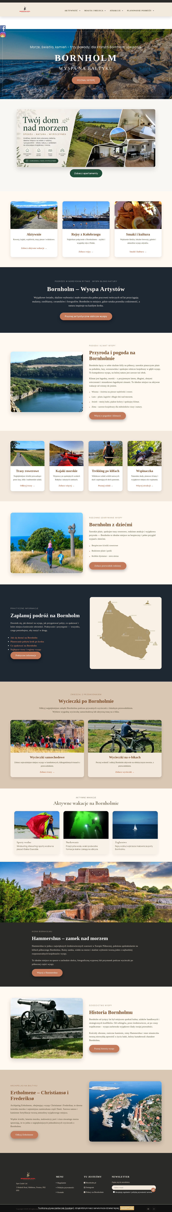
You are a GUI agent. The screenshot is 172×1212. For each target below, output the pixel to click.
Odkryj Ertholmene (24, 1134)
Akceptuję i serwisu (133, 1192)
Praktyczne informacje (25, 655)
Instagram (90, 1187)
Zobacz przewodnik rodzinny (107, 565)
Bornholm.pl (91, 1183)
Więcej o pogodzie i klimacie (107, 415)
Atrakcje (115, 11)
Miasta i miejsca (93, 11)
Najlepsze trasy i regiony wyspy (25, 649)
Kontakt (60, 1192)
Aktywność (71, 11)
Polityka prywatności (65, 1188)
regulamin (126, 1192)
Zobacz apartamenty (86, 173)
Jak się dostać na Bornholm (23, 637)
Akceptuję (127, 1208)
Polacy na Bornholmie (95, 1192)
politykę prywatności (138, 1192)
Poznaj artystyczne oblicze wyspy (86, 316)
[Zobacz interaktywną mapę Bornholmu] (126, 633)
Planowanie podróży (139, 11)
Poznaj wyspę (86, 80)
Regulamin (61, 1183)
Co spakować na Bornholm (23, 645)
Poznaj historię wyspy (104, 1048)
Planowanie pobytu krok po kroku (27, 641)
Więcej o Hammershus (47, 972)
